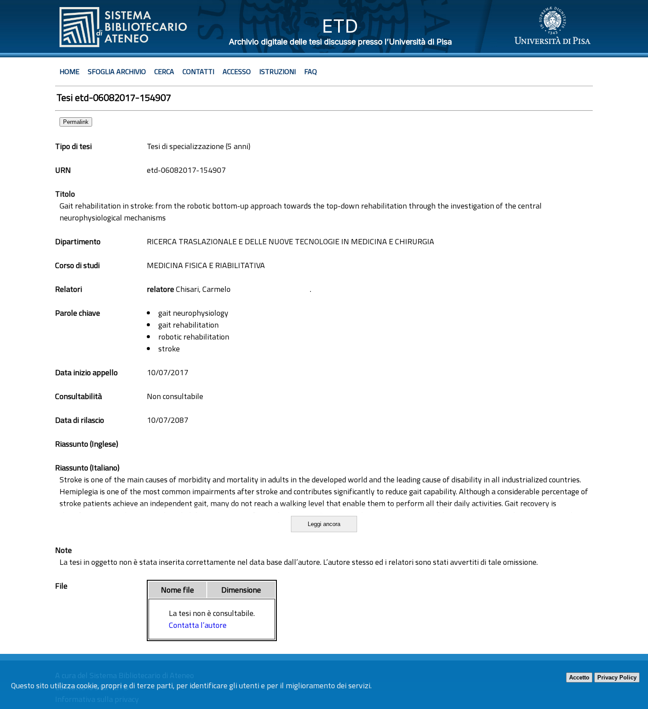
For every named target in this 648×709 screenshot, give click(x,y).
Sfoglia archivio (117, 71)
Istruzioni (277, 71)
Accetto (579, 677)
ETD (340, 26)
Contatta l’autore (198, 625)
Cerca (164, 71)
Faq (310, 71)
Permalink (76, 122)
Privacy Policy (617, 677)
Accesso (237, 71)
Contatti (198, 71)
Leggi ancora (324, 524)
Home (69, 71)
